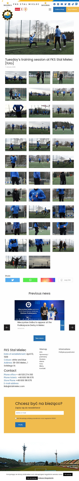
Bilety (42, 366)
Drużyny (42, 359)
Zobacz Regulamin (45, 478)
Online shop (59, 9)
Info (41, 352)
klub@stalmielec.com (14, 386)
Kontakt (43, 368)
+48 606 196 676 (26, 377)
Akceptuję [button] (67, 474)
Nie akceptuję (32, 478)
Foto (41, 364)
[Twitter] (12, 280)
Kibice (42, 361)
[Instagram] (48, 280)
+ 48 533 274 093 (24, 374)
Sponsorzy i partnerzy (44, 355)
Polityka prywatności (66, 352)
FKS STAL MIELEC (26, 4)
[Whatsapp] (30, 280)
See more (39, 338)
